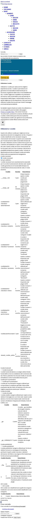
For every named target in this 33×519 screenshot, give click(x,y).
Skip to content (5, 1)
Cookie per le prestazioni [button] (8, 380)
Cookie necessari (7, 158)
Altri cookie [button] (4, 484)
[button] (8, 45)
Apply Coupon (17, 517)
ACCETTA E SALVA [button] (6, 498)
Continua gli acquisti (19, 506)
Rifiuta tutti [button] (17, 120)
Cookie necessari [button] (6, 156)
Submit (17, 513)
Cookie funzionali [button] (6, 368)
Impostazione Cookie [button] (7, 120)
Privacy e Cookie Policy (10, 74)
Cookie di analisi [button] (5, 391)
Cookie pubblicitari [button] (6, 444)
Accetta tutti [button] (24, 120)
